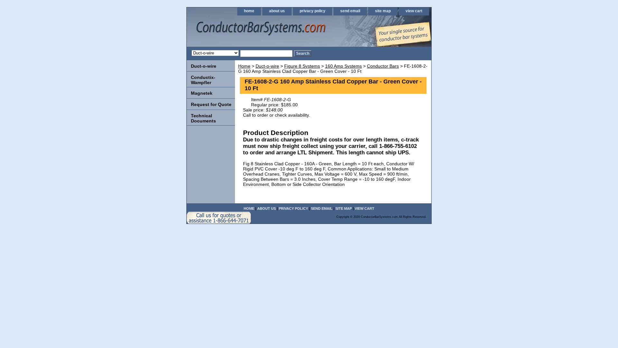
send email (350, 11)
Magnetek (201, 93)
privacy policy (312, 11)
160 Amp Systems (343, 66)
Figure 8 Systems (302, 66)
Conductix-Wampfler (203, 80)
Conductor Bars (383, 66)
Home (244, 66)
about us (277, 11)
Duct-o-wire (267, 66)
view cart (414, 11)
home (249, 11)
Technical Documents (203, 118)
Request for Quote (211, 104)
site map (383, 11)
